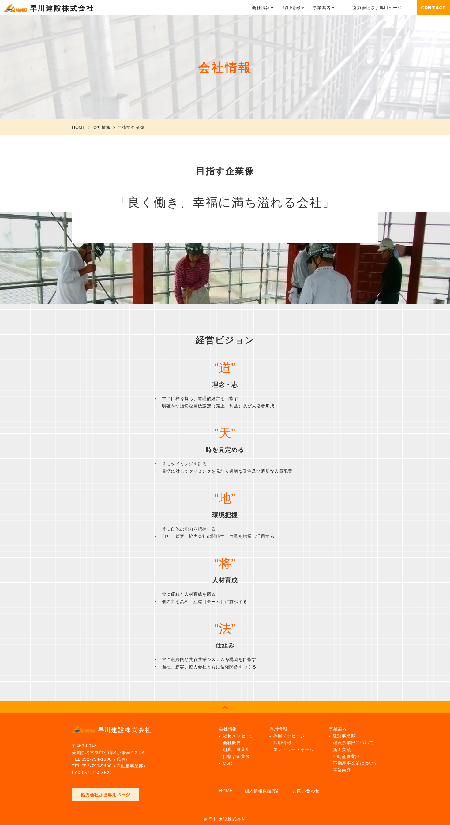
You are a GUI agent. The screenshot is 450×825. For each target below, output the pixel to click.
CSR (227, 763)
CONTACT (433, 7)
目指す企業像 (236, 756)
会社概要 (232, 742)
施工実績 (342, 749)
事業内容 (342, 770)
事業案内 (322, 7)
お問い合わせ (306, 790)
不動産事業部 (346, 756)
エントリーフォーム (293, 749)
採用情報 (292, 7)
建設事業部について (353, 742)
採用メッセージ (289, 735)
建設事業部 (344, 735)
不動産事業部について (355, 763)
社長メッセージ (238, 735)
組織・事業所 (236, 749)
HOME (226, 790)
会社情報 (261, 7)
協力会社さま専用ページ (377, 7)
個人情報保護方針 (263, 790)
